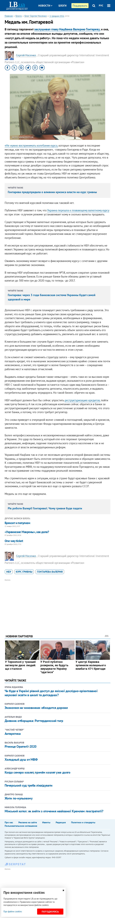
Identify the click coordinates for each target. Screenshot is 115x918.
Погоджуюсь (50, 911)
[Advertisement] (58, 603)
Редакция (61, 822)
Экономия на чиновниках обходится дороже (36, 708)
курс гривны (24, 571)
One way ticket (14, 541)
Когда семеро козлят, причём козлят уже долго (37, 772)
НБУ (8, 571)
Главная (9, 15)
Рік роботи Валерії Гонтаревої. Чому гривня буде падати (45, 508)
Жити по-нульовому (19, 798)
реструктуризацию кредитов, (82, 400)
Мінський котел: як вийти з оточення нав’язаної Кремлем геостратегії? (54, 811)
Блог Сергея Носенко (36, 15)
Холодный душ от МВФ (21, 759)
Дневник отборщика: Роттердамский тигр (34, 721)
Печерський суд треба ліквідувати (28, 785)
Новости (44, 5)
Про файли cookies (12, 911)
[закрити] (63, 890)
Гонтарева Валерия (50, 571)
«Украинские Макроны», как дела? (27, 532)
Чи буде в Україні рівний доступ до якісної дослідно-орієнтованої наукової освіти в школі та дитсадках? (51, 693)
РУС (101, 5)
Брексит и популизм (17, 523)
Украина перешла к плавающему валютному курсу (78, 210)
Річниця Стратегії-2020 (20, 746)
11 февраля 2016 (57, 16)
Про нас (9, 822)
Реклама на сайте (27, 822)
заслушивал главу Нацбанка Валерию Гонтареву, (67, 29)
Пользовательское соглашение (21, 825)
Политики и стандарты (83, 822)
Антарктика (13, 733)
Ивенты (46, 822)
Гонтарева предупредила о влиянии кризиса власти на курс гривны (52, 192)
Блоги (62, 5)
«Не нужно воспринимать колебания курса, (31, 145)
